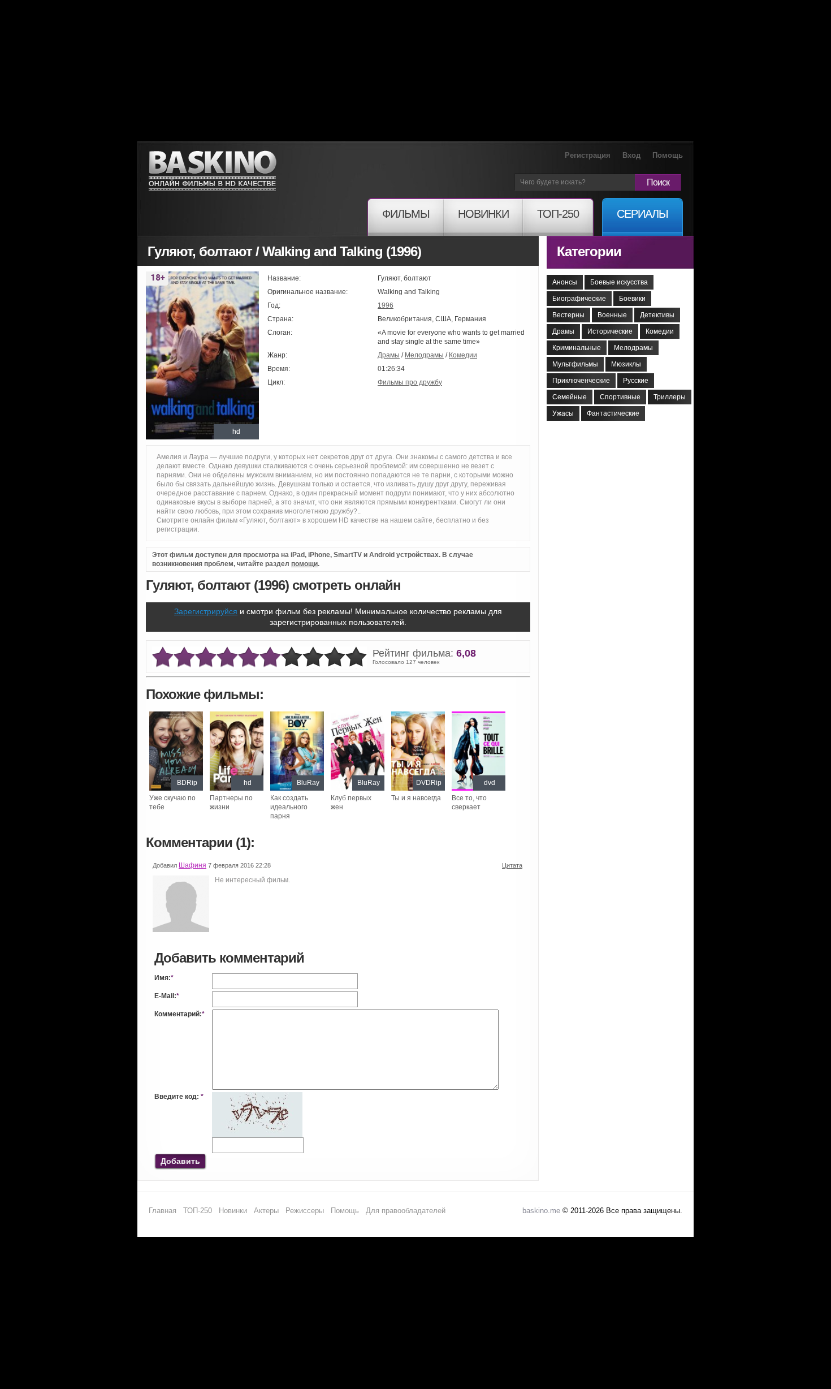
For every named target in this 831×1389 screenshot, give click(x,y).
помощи (304, 564)
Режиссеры (304, 1210)
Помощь (667, 155)
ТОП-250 (197, 1210)
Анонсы (564, 282)
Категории (589, 251)
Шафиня (192, 865)
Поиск (658, 182)
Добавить (180, 1161)
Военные (612, 315)
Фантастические (613, 413)
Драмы (389, 355)
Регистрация (588, 155)
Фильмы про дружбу (410, 382)
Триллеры (669, 397)
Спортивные (620, 397)
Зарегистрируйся (205, 611)
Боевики (632, 299)
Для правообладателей (405, 1210)
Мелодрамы (424, 355)
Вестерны (568, 315)
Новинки (233, 1210)
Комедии (463, 355)
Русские (635, 381)
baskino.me (541, 1210)
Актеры (266, 1210)
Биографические (579, 299)
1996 (385, 305)
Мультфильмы (575, 364)
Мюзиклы (626, 364)
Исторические (610, 331)
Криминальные (576, 348)
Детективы (657, 315)
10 (356, 657)
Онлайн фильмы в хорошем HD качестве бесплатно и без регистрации (212, 171)
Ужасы (563, 413)
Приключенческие (581, 381)
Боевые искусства (619, 282)
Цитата (512, 865)
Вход (631, 155)
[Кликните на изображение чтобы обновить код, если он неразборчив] (257, 1097)
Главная (162, 1210)
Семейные (569, 397)
